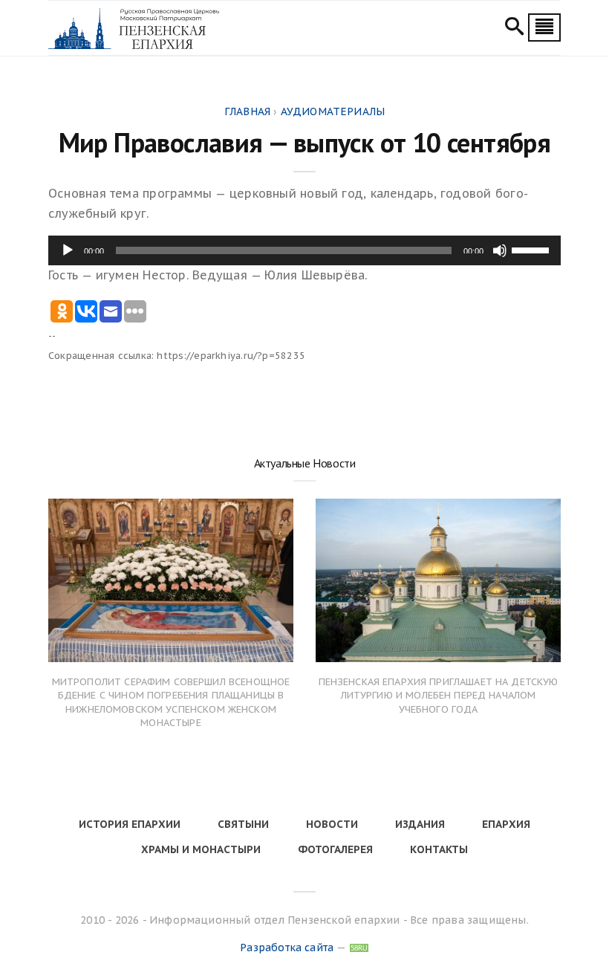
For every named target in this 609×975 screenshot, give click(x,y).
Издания (420, 824)
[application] (304, 250)
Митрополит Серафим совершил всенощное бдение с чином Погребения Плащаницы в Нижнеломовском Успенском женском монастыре (171, 702)
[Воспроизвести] (67, 250)
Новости (332, 824)
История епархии (129, 824)
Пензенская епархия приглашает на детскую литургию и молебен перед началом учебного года (438, 695)
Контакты (439, 849)
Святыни (243, 824)
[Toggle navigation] (544, 27)
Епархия (506, 824)
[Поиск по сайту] (514, 28)
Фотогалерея (335, 849)
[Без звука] (499, 250)
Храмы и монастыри (201, 849)
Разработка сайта (286, 947)
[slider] (532, 249)
